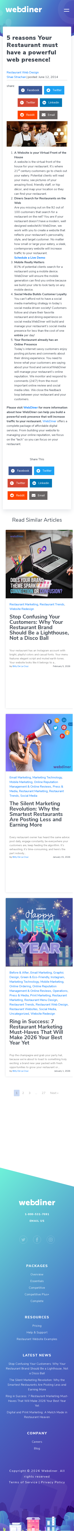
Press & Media (19, 995)
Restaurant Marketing (23, 604)
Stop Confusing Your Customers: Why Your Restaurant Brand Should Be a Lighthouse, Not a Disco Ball (39, 627)
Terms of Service (23, 1482)
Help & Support (37, 1332)
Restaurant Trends (52, 604)
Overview (37, 1274)
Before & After (19, 973)
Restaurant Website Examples (37, 1339)
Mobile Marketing (20, 782)
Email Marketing (20, 777)
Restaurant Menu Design (40, 1000)
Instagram (57, 977)
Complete (37, 1301)
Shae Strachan (16, 77)
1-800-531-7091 (37, 1214)
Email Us (37, 1221)
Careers (37, 1442)
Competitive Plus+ (37, 1294)
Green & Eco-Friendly (34, 977)
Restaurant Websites (23, 1009)
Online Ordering (20, 986)
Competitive (37, 1288)
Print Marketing (40, 995)
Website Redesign (21, 609)
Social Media (28, 796)
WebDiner (30, 407)
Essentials (37, 1281)
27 (44, 1093)
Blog (37, 1448)
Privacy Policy (53, 1482)
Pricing (37, 1326)
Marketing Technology (47, 777)
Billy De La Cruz (20, 666)
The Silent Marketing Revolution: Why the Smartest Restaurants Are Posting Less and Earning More (36, 814)
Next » (54, 1093)
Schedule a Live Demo (29, 258)
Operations (60, 991)
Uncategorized (19, 1014)
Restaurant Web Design (23, 72)
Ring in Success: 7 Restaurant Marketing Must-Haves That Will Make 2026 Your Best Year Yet (36, 1032)
